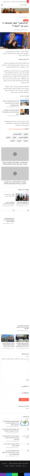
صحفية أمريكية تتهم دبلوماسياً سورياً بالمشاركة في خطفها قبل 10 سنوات (10, 112)
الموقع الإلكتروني (25, 392)
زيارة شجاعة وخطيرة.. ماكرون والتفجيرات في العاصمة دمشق (9, 220)
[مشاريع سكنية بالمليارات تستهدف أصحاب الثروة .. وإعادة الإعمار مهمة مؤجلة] (22, 338)
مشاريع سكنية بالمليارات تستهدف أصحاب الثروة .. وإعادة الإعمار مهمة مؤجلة (22, 345)
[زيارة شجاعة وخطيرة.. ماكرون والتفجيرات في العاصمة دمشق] (7, 213)
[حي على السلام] (15, 10)
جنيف (7, 137)
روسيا (25, 140)
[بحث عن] (28, 5)
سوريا (18, 140)
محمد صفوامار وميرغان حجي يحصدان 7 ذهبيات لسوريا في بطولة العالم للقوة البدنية (10, 452)
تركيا (14, 137)
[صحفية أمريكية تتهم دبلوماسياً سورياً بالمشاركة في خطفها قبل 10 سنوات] (24, 112)
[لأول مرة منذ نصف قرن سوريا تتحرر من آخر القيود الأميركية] (22, 267)
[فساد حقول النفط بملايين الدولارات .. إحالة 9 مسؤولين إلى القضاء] (24, 431)
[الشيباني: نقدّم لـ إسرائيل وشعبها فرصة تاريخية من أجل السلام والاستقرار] (24, 438)
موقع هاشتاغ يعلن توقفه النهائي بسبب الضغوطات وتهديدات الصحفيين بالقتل (11, 423)
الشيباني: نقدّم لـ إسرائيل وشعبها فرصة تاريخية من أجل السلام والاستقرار (11, 438)
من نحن (24, 465)
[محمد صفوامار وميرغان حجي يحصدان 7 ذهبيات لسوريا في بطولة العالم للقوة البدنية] (24, 453)
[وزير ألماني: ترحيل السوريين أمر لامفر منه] (7, 197)
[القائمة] (2, 5)
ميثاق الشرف (18, 465)
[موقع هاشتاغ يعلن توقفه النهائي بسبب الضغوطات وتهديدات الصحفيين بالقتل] (24, 423)
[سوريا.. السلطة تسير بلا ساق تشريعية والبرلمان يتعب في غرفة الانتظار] (7, 338)
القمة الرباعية (16, 134)
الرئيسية (26, 17)
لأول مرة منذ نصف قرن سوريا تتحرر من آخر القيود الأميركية (22, 327)
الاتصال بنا (6, 465)
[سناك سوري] (23, 4)
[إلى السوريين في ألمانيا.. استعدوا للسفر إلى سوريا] (22, 197)
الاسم (27, 379)
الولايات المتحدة (23, 137)
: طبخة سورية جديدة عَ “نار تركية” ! (16, 129)
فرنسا (12, 140)
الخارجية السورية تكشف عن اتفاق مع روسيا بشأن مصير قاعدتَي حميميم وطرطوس (11, 103)
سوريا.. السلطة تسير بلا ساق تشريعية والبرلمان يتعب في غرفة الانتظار (8, 345)
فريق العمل (12, 465)
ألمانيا (25, 134)
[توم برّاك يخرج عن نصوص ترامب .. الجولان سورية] (24, 446)
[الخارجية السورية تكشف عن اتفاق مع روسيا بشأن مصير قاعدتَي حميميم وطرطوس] (24, 103)
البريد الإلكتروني (25, 386)
